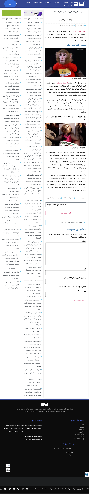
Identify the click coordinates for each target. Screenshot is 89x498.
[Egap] (14, 489)
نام (85, 269)
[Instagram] (1, 489)
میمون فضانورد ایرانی (79, 31)
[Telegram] (27, 489)
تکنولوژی (48, 3)
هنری (28, 3)
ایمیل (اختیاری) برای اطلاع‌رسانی (75, 278)
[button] (17, 4)
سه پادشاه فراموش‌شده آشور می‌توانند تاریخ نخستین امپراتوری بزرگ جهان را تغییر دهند (13, 428)
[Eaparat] (23, 489)
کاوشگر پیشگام (62, 83)
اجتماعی (65, 3)
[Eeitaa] (5, 489)
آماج (39, 489)
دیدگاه (83, 241)
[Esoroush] (10, 489)
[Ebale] (18, 489)
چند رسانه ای (68, 5)
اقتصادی (56, 3)
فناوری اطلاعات (37, 3)
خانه (72, 3)
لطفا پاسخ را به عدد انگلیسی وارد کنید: (72, 286)
